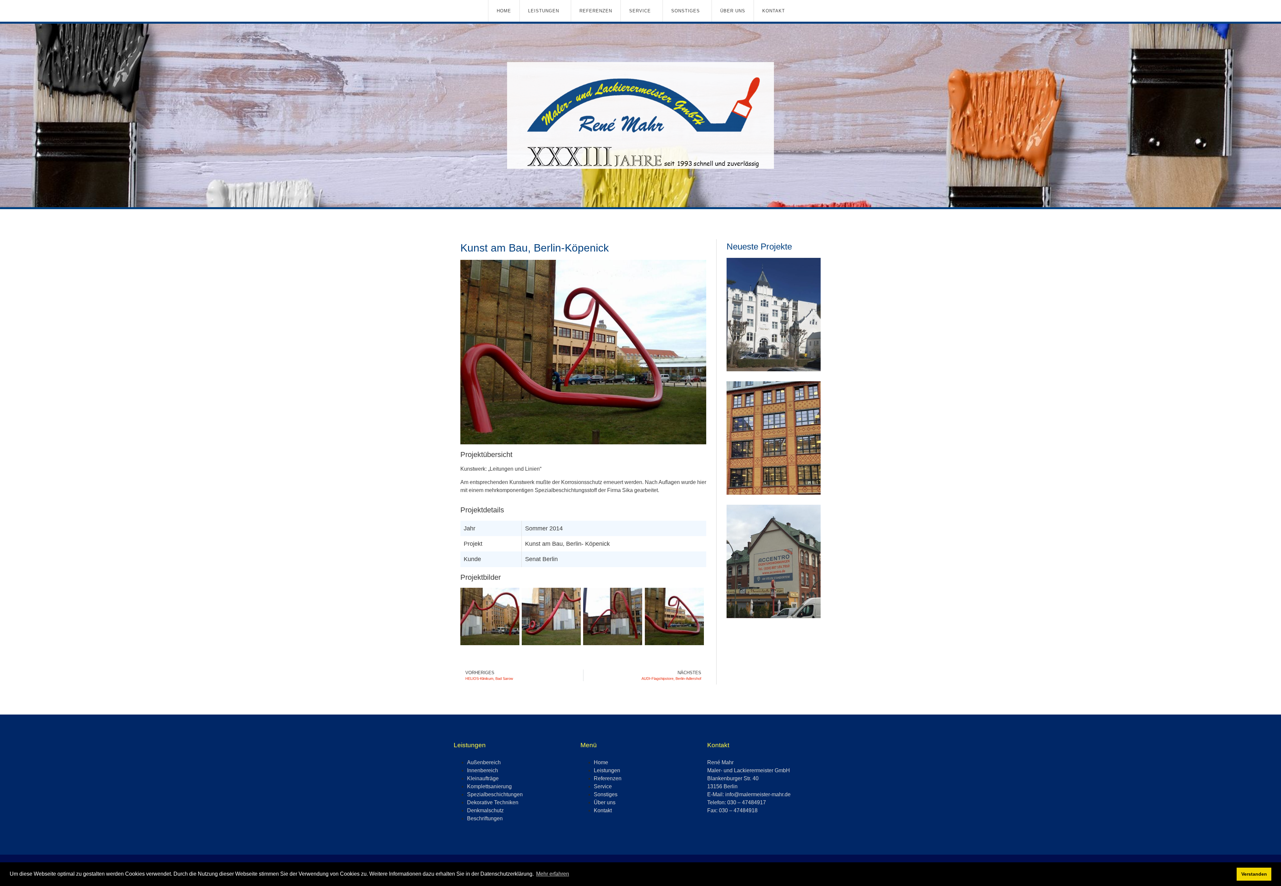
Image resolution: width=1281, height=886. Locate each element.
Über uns (732, 10)
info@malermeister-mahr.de (758, 794)
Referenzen (595, 10)
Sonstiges (685, 10)
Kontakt (773, 10)
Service (640, 10)
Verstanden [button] (1254, 874)
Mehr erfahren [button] (552, 874)
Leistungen (543, 10)
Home (504, 10)
